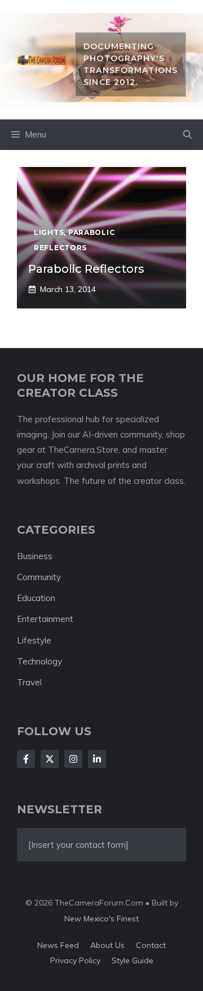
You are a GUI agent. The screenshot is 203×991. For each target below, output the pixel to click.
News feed (58, 945)
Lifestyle (34, 640)
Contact (151, 945)
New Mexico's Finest (101, 918)
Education (36, 598)
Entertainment (45, 619)
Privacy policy (75, 960)
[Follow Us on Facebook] (26, 759)
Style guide (132, 960)
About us (107, 945)
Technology (39, 661)
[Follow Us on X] (50, 759)
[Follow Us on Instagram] (73, 759)
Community (39, 577)
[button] (187, 134)
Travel (29, 682)
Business (34, 556)
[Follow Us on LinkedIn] (97, 759)
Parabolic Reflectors (86, 269)
